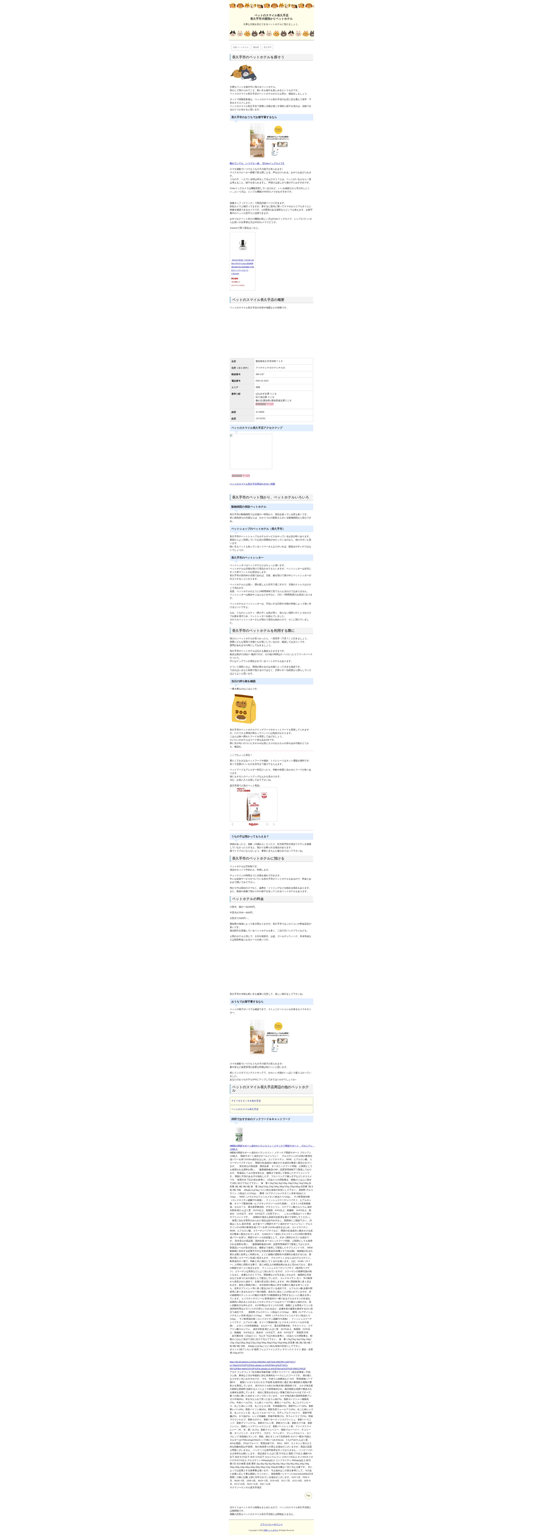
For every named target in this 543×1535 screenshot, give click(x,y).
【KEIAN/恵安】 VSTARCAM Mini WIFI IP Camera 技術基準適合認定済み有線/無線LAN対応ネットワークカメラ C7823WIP (242, 267)
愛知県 (256, 47)
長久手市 (268, 47)
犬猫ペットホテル (241, 47)
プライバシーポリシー (271, 1524)
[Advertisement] (255, 335)
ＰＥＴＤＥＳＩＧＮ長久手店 (246, 1101)
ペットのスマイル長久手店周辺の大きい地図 (252, 484)
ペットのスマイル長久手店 (244, 1109)
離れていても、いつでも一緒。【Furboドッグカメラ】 (257, 163)
